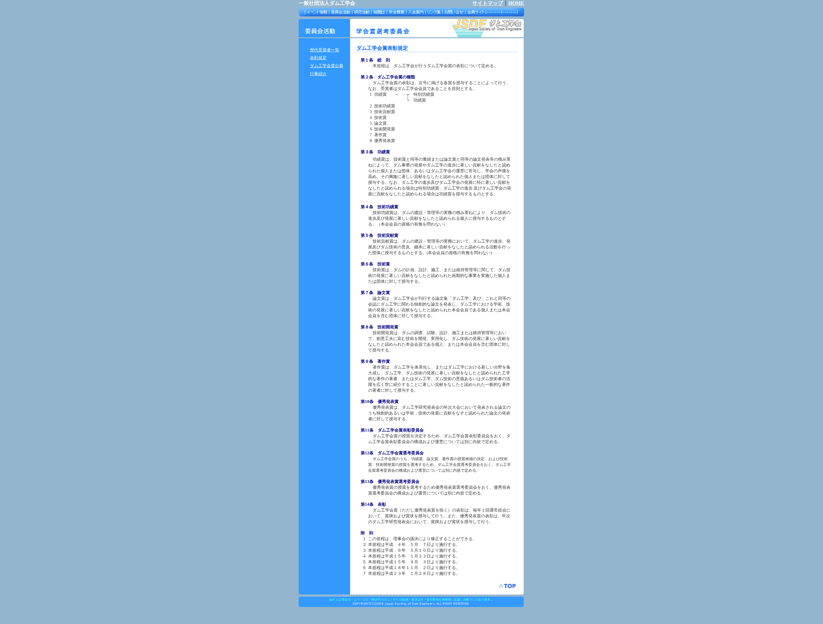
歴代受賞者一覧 (324, 50)
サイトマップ (487, 3)
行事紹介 (318, 73)
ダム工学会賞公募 (326, 65)
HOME (516, 3)
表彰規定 (318, 57)
